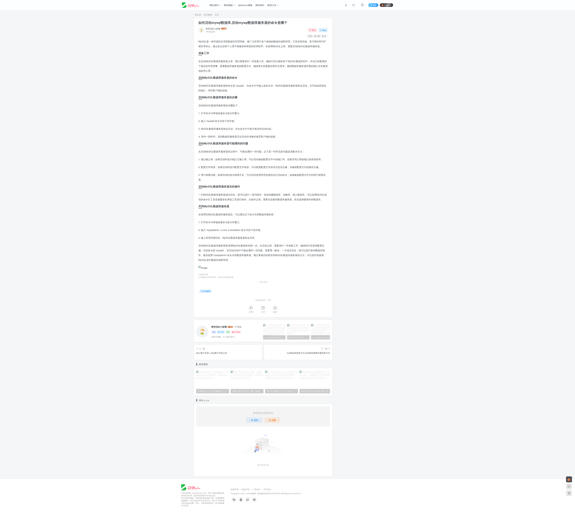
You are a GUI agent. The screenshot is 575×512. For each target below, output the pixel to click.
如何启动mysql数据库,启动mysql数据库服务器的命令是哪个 (242, 22)
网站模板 (228, 5)
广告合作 (256, 489)
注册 (273, 420)
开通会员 (387, 5)
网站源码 (213, 5)
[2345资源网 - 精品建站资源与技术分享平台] (190, 486)
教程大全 (271, 5)
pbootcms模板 (245, 5)
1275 (222, 332)
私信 (324, 30)
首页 (198, 14)
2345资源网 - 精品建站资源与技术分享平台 (263, 493)
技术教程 (208, 14)
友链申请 (234, 489)
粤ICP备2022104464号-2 (291, 493)
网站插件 (259, 5)
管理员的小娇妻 (213, 28)
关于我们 (267, 489)
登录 (256, 420)
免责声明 (245, 489)
